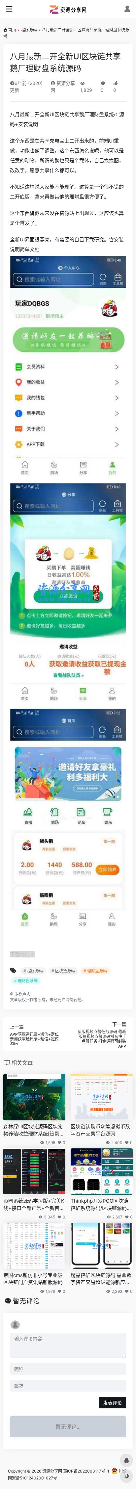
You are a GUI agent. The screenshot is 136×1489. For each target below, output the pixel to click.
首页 (12, 29)
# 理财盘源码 (95, 970)
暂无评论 (26, 1301)
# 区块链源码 (63, 970)
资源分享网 (52, 1471)
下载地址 (20, 954)
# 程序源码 (33, 970)
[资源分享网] (68, 9)
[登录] (127, 9)
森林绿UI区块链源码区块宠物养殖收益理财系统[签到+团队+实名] (33, 1130)
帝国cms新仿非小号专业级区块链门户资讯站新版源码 (33, 1278)
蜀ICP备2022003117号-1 (86, 1471)
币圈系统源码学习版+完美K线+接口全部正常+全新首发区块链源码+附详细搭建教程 (33, 1205)
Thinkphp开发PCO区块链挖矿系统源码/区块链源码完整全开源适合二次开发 (101, 1205)
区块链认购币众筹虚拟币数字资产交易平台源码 (100, 1129)
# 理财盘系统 (26, 980)
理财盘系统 (101, 114)
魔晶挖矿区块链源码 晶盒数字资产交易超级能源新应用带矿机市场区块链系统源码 (101, 1279)
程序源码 (29, 29)
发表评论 (112, 1402)
